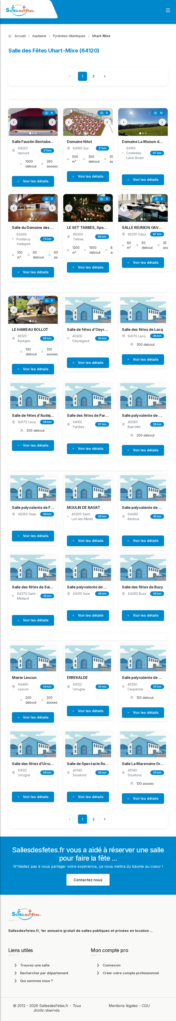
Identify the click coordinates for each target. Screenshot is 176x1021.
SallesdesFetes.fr (54, 1005)
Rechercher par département (44, 973)
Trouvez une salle (35, 965)
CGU (146, 1005)
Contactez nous (88, 880)
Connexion (112, 965)
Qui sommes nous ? (36, 981)
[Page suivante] (105, 76)
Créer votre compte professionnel (131, 973)
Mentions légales (123, 1005)
